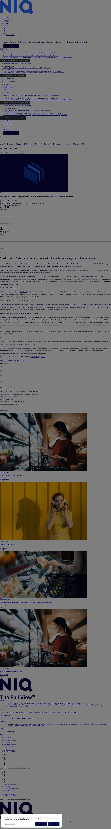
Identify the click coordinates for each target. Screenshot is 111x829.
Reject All (41, 824)
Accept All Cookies (53, 824)
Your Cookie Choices (10, 824)
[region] (31, 821)
